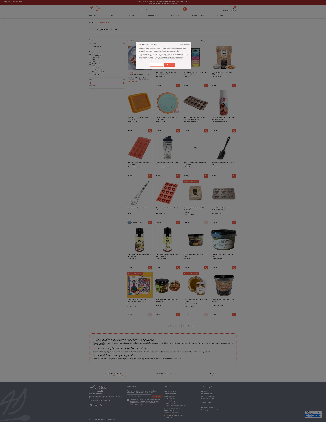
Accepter (169, 64)
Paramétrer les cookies (156, 64)
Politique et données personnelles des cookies (152, 60)
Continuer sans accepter (185, 44)
